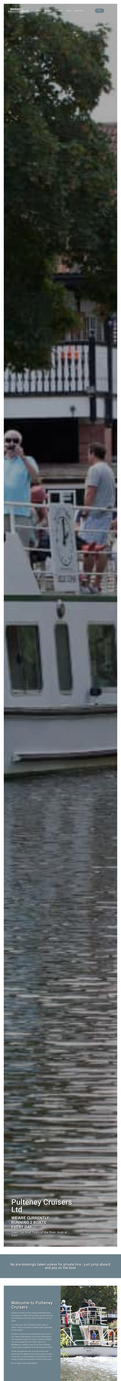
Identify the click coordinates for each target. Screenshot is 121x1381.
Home (39, 11)
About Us (48, 11)
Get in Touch (79, 11)
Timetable (58, 11)
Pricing (68, 11)
